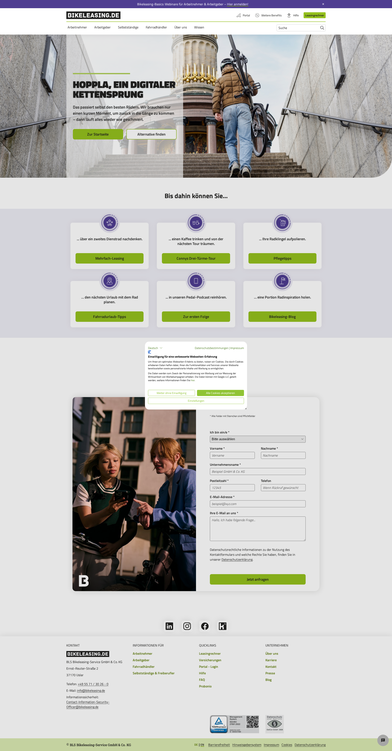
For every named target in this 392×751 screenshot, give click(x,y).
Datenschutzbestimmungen (211, 348)
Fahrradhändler (157, 27)
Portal (246, 15)
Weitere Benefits (271, 15)
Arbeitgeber (103, 27)
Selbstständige (129, 27)
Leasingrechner (314, 15)
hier (193, 380)
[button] (155, 347)
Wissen (199, 27)
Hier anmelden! (237, 4)
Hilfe (296, 15)
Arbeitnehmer (78, 27)
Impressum (237, 348)
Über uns (181, 27)
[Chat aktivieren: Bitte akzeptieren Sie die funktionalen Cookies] (383, 740)
